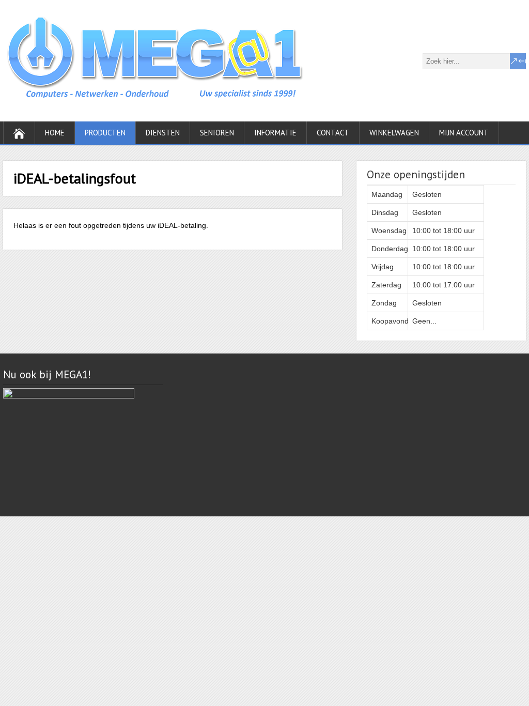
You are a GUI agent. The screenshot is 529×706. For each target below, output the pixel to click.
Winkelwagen (394, 132)
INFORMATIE (275, 132)
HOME (55, 132)
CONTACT (333, 132)
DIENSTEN (163, 132)
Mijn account (464, 132)
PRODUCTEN (105, 132)
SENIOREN (217, 132)
